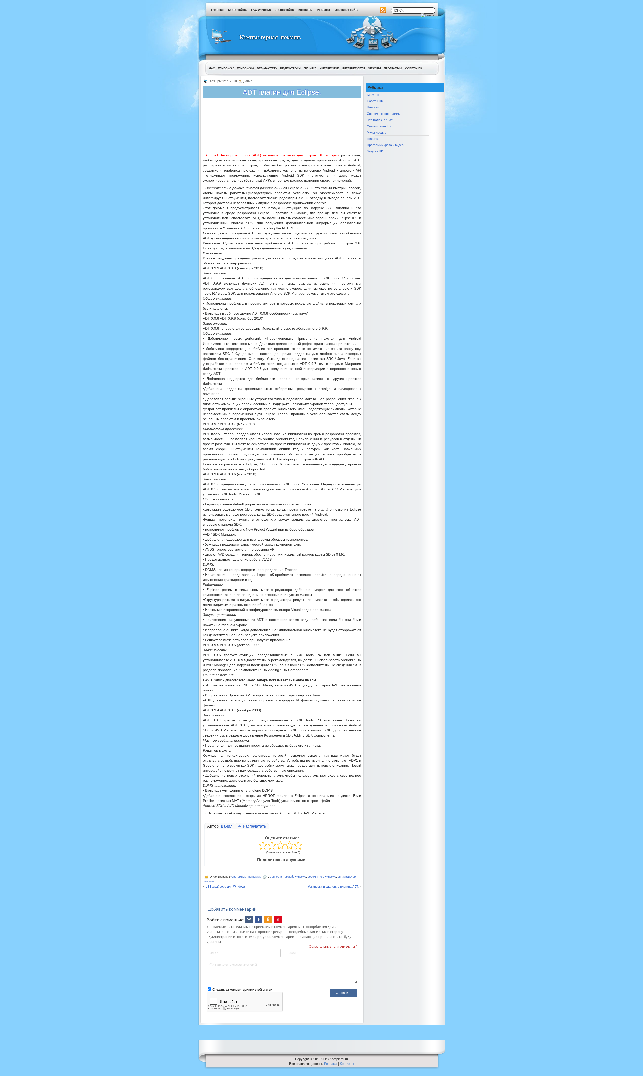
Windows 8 (226, 68)
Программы (393, 68)
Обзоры (374, 68)
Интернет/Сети (353, 68)
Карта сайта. (237, 10)
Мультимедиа (376, 132)
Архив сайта (284, 10)
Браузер (373, 94)
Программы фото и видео (385, 145)
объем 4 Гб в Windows (322, 876)
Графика (310, 68)
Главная (217, 10)
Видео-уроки (290, 68)
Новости (373, 107)
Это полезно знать (380, 120)
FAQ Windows (261, 10)
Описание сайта (346, 10)
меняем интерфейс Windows (288, 876)
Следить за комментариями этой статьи (242, 989)
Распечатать (254, 826)
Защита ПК (375, 151)
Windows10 (245, 68)
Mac (212, 68)
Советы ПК (413, 68)
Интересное (329, 68)
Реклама (323, 10)
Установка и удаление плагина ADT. (333, 886)
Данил (226, 826)
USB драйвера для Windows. (225, 886)
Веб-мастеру (267, 68)
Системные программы (246, 876)
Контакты (305, 10)
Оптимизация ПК (379, 126)
